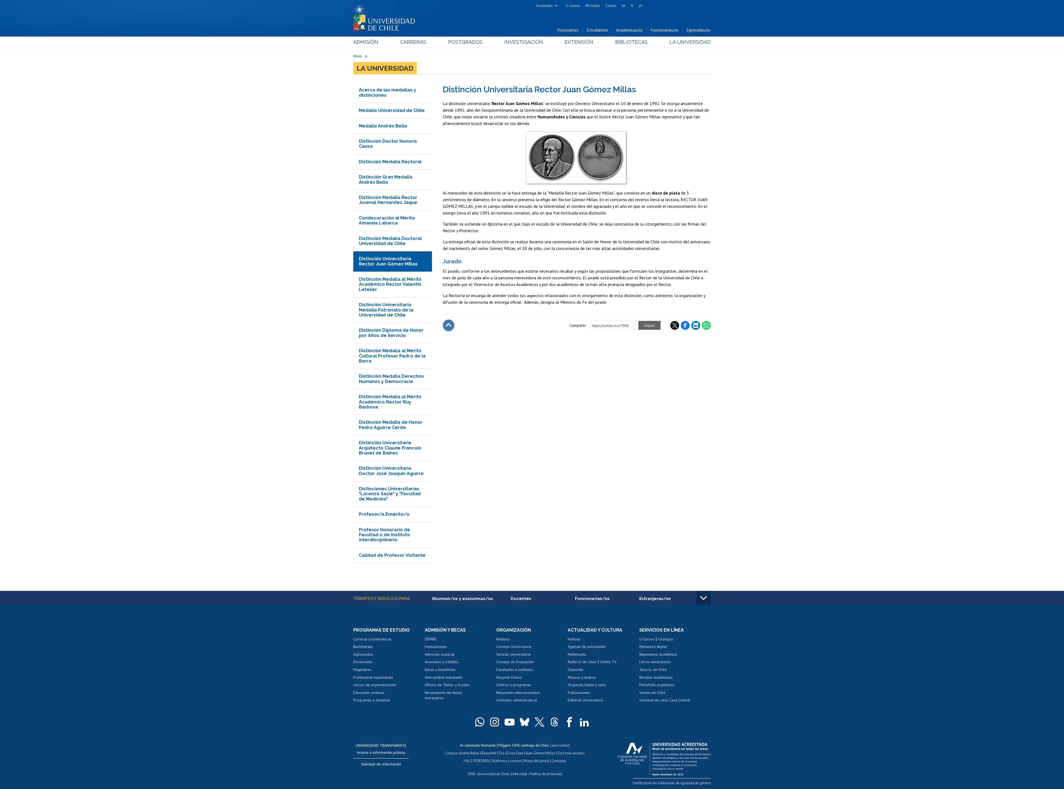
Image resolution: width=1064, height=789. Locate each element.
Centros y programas (513, 684)
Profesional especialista (373, 677)
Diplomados (363, 654)
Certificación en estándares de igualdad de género (672, 783)
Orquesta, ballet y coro (587, 684)
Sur (559, 753)
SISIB (471, 774)
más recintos (575, 753)
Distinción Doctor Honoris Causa (388, 144)
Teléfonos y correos (506, 761)
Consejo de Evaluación (515, 661)
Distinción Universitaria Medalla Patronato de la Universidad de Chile (386, 310)
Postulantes (568, 30)
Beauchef (489, 753)
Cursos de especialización (374, 684)
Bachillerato (363, 646)
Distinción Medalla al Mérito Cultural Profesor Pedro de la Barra (392, 356)
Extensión (579, 42)
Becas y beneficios (440, 669)
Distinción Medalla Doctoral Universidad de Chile (390, 241)
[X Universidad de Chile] (539, 722)
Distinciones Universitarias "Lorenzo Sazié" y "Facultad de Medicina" (390, 494)
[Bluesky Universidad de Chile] (524, 722)
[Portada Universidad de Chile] (386, 16)
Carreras (413, 42)
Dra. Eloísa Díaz (511, 753)
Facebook (685, 325)
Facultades (544, 5)
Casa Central (560, 745)
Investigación (523, 42)
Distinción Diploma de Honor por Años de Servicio (391, 333)
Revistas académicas (656, 677)
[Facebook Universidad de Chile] (569, 722)
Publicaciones (579, 692)
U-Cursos (573, 5)
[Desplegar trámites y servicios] (703, 598)
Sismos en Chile (652, 692)
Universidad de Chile (493, 774)
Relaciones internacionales (518, 692)
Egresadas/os (699, 30)
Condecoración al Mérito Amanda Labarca (387, 220)
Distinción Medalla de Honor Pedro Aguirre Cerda (391, 425)
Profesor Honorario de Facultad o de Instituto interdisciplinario (384, 535)
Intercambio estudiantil (443, 677)
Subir (448, 325)
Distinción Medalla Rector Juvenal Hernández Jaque (388, 200)
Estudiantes (597, 30)
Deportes (575, 669)
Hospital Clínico (509, 677)
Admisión (365, 42)
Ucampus (665, 639)
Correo (610, 5)
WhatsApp (706, 325)
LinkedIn (695, 325)
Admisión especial (440, 654)
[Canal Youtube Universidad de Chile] (509, 722)
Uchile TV (608, 661)
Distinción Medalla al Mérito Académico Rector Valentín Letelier (390, 284)
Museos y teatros (582, 677)
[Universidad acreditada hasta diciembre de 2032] (664, 757)
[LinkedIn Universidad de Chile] (584, 722)
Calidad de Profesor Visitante (392, 555)
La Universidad (690, 42)
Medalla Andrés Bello (383, 126)
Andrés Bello (469, 753)
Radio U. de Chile (582, 661)
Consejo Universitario (513, 646)
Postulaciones (436, 646)
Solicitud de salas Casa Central (664, 700)
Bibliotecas (631, 42)
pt (640, 5)
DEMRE (430, 639)
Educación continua (368, 692)
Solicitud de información (381, 764)
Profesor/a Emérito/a (384, 514)
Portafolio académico (656, 684)
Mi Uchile (593, 5)
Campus (451, 753)
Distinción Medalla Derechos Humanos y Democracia (391, 379)
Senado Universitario (513, 654)
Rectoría (503, 639)
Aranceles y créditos (441, 661)
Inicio (357, 56)
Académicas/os (629, 30)
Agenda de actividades (587, 646)
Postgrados (465, 42)
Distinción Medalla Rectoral (390, 161)
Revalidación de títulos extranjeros (443, 695)
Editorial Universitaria (585, 700)
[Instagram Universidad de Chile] (495, 722)
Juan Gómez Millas (540, 753)
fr (632, 5)
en (624, 5)
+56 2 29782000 (475, 761)
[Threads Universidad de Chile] (554, 722)
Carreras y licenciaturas (372, 639)
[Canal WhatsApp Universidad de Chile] (480, 722)
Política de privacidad (545, 774)
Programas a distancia (371, 700)
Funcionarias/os (665, 30)
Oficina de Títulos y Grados (447, 684)
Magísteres (362, 669)
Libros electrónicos (655, 661)
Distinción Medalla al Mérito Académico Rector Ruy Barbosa (390, 402)
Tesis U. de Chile (653, 669)
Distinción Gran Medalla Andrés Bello (385, 179)
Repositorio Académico (658, 654)
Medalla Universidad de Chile (392, 110)
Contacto (559, 761)
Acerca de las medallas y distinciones (387, 92)
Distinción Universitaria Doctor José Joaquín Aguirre (391, 471)
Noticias (574, 639)
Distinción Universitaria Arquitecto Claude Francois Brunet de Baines (390, 448)
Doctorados (362, 661)
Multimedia (577, 654)
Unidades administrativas (516, 700)
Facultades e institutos (514, 669)
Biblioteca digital (653, 646)
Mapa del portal (537, 761)
